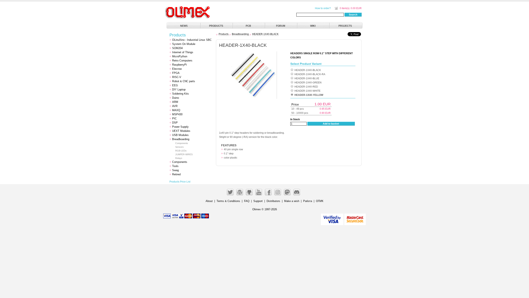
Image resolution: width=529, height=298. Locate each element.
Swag (175, 170)
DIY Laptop (179, 89)
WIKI (313, 25)
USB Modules (180, 135)
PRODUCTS (216, 25)
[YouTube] (258, 192)
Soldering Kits (180, 93)
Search (353, 14)
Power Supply (180, 126)
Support (258, 201)
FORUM (280, 25)
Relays (178, 158)
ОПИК (319, 201)
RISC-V (176, 77)
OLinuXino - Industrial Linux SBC (192, 39)
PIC (174, 118)
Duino (175, 97)
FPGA (176, 72)
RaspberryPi (179, 64)
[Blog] (239, 192)
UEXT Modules (181, 130)
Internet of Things (182, 52)
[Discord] (296, 192)
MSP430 (177, 114)
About (209, 201)
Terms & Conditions (228, 201)
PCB (248, 25)
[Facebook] (268, 192)
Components (181, 143)
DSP (175, 122)
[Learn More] (355, 217)
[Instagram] (277, 192)
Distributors (273, 201)
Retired (176, 174)
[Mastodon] (287, 192)
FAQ (246, 201)
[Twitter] (230, 192)
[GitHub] (249, 192)
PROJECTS (345, 25)
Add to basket (331, 123)
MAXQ (176, 110)
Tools (175, 166)
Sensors (179, 147)
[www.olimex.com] (188, 7)
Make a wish (291, 201)
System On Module (183, 44)
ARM (175, 101)
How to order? (323, 8)
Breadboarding (180, 139)
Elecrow (177, 68)
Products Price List (179, 181)
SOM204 (177, 48)
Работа (307, 201)
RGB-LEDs (181, 150)
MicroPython (179, 56)
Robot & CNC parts (183, 81)
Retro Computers (182, 60)
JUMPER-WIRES (184, 154)
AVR (175, 106)
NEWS (184, 25)
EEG (175, 85)
